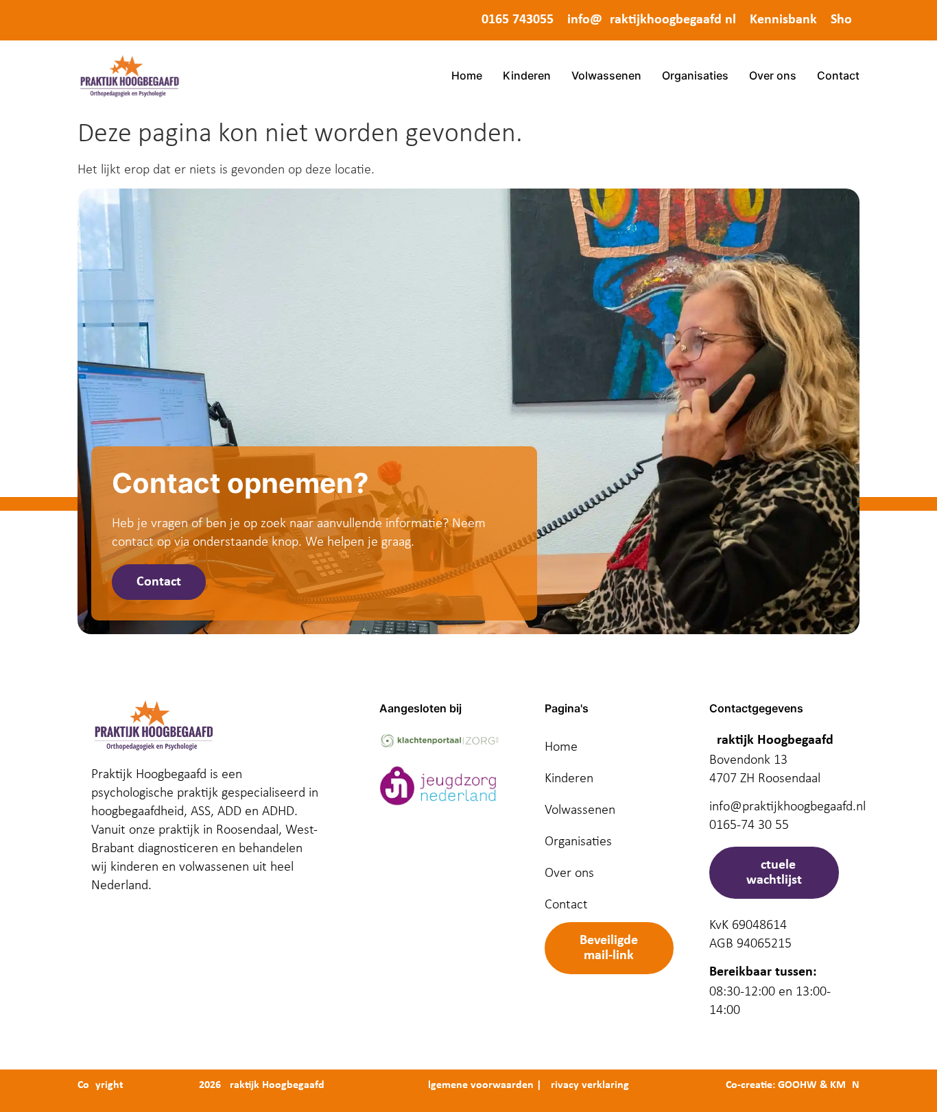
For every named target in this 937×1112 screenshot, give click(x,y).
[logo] (129, 75)
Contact (838, 75)
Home (466, 75)
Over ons (772, 75)
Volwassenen (606, 75)
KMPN (844, 1085)
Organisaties (695, 75)
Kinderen (527, 75)
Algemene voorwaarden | (481, 1085)
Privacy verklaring (587, 1085)
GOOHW (797, 1085)
